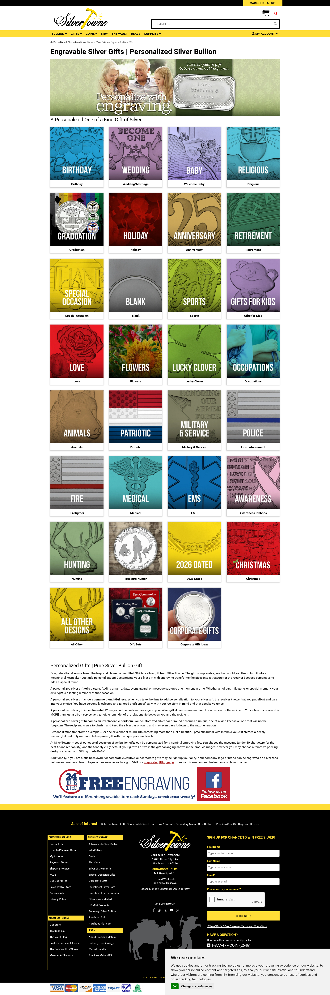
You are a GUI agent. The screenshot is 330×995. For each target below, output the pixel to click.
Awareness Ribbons (253, 513)
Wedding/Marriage (136, 184)
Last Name (213, 860)
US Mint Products (99, 905)
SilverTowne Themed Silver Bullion (91, 42)
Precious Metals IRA (100, 955)
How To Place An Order (63, 850)
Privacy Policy (58, 899)
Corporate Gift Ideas (194, 644)
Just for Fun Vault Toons (64, 943)
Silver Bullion (65, 42)
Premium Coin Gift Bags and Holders (237, 824)
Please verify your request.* (224, 889)
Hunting (77, 578)
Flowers (135, 381)
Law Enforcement (253, 447)
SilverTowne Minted (100, 899)
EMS (194, 513)
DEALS (135, 34)
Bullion (53, 42)
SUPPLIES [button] (151, 34)
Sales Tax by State (60, 886)
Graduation (77, 250)
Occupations (253, 381)
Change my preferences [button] (196, 986)
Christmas (253, 578)
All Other (77, 644)
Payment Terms (59, 862)
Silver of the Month (100, 868)
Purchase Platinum (100, 923)
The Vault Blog (58, 936)
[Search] (275, 24)
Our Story (55, 924)
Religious (253, 184)
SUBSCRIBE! (243, 915)
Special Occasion (77, 315)
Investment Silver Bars (102, 886)
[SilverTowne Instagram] (159, 910)
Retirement (253, 250)
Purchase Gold (97, 917)
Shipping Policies (60, 868)
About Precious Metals (102, 936)
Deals (92, 856)
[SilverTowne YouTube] (171, 910)
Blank (136, 315)
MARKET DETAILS (261, 3)
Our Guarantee (58, 880)
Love (77, 381)
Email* (211, 875)
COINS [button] (90, 34)
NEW (104, 34)
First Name (213, 846)
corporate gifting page (159, 762)
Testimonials (57, 930)
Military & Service (194, 447)
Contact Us (56, 844)
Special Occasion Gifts (102, 874)
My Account (57, 856)
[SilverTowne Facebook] (154, 910)
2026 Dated (194, 578)
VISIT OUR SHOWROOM (165, 855)
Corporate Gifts (98, 880)
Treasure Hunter (135, 578)
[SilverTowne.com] (96, 18)
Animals (76, 447)
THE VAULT (119, 34)
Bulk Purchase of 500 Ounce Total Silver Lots (127, 824)
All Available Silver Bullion (103, 844)
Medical (135, 513)
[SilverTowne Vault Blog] (177, 910)
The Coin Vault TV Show (64, 949)
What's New (96, 850)
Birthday (77, 184)
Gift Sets (136, 644)
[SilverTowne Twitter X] (165, 910)
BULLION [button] (58, 34)
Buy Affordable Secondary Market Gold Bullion (185, 824)
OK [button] (175, 986)
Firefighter (77, 513)
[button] (269, 13)
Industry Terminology (101, 943)
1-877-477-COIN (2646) (230, 945)
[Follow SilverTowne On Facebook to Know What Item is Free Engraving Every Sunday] (165, 784)
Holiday (135, 250)
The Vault (94, 862)
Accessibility (57, 893)
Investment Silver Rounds (104, 893)
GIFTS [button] (75, 34)
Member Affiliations (61, 955)
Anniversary (194, 250)
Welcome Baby (194, 184)
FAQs (53, 874)
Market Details (97, 949)
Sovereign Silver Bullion (102, 911)
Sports (194, 315)
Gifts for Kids (253, 315)
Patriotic (135, 447)
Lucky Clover (194, 381)
